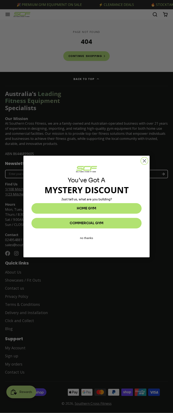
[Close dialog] (144, 161)
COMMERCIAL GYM (86, 223)
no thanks (86, 238)
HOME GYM (86, 208)
